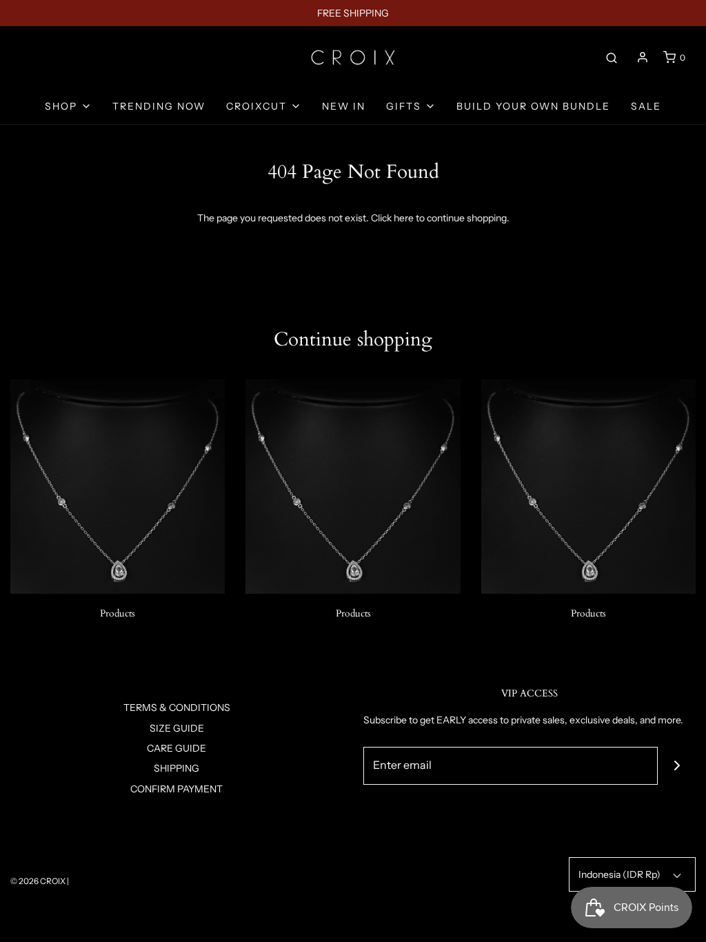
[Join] (677, 766)
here (404, 218)
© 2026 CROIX (37, 881)
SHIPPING (176, 768)
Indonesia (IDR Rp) (620, 874)
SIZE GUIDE (177, 728)
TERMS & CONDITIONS (176, 707)
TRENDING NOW (158, 106)
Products (117, 613)
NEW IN (343, 106)
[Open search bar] (611, 57)
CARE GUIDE (176, 748)
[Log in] (642, 57)
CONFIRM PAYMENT (176, 789)
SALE (646, 106)
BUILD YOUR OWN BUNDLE (533, 106)
